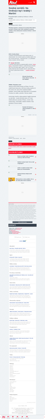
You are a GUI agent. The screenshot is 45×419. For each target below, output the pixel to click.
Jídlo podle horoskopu (28, 311)
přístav (24, 138)
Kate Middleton (10, 212)
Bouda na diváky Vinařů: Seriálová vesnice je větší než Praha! (26, 157)
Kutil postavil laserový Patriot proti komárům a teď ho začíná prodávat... (20, 295)
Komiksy (19, 348)
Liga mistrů (20, 257)
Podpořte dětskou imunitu (14, 338)
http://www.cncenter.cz (16, 232)
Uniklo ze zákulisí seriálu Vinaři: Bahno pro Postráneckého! (25, 168)
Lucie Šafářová (14, 213)
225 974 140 (19, 228)
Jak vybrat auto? (12, 376)
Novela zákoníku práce (20, 302)
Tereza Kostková (16, 217)
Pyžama (11, 386)
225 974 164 (18, 229)
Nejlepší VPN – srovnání (29, 293)
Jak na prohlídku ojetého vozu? (14, 371)
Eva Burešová (10, 207)
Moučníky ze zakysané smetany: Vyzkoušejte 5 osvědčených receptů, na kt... (21, 314)
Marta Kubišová (15, 214)
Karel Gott (30, 211)
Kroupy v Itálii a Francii (13, 359)
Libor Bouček (22, 212)
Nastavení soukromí (30, 412)
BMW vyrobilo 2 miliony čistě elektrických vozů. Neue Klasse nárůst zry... (20, 288)
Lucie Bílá (31, 212)
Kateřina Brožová (16, 212)
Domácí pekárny (21, 311)
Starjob (11, 396)
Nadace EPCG (26, 302)
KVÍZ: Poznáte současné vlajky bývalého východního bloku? (18, 324)
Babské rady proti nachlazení (24, 338)
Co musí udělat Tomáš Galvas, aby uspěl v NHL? (17, 358)
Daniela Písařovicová (25, 206)
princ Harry (18, 219)
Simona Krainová (21, 216)
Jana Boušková (20, 210)
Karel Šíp (34, 211)
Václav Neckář (28, 217)
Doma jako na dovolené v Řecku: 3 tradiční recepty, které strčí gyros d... (20, 313)
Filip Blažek (25, 207)
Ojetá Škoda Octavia (13, 375)
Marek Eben (10, 214)
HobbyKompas (12, 372)
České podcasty (12, 397)
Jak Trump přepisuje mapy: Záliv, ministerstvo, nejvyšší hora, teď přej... (20, 252)
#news (19, 329)
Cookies (25, 412)
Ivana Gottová (14, 209)
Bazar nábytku (12, 391)
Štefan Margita (27, 216)
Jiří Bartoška (33, 210)
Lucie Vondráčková (20, 213)
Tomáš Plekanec (22, 217)
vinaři (21, 138)
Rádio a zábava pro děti (13, 398)
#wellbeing (16, 329)
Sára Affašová (10, 216)
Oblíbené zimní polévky (13, 311)
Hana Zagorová (16, 208)
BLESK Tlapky (12, 320)
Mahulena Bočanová (32, 213)
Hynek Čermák (29, 208)
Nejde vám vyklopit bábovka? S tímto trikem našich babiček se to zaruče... (20, 315)
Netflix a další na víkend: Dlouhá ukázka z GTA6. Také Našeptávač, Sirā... (20, 296)
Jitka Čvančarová (21, 211)
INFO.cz (24, 248)
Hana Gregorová (11, 208)
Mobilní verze (27, 237)
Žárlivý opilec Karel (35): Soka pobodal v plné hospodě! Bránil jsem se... (20, 268)
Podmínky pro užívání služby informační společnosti (22, 411)
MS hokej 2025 (12, 257)
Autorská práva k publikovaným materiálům (22, 410)
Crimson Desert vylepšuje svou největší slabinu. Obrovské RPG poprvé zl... (20, 350)
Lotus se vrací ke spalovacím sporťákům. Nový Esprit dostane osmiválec (20, 286)
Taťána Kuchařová (33, 216)
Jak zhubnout (12, 266)
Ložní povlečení (12, 390)
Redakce (23, 405)
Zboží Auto (11, 374)
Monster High (11, 382)
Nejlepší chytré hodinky (14, 293)
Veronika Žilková (21, 218)
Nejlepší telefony (21, 293)
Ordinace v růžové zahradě (14, 138)
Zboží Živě (11, 366)
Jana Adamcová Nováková (12, 210)
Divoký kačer (17, 320)
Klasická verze (18, 237)
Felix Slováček (20, 207)
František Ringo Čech (31, 207)
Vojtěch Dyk (26, 218)
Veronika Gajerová (15, 218)
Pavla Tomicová (23, 215)
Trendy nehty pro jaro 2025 (19, 266)
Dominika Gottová (32, 206)
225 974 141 (13, 230)
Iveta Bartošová (19, 209)
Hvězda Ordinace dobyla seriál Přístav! (25, 174)
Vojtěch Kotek (31, 218)
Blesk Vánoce (12, 248)
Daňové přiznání (12, 302)
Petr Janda (28, 215)
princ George (14, 219)
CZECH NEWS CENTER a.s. (22, 408)
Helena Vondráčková (23, 208)
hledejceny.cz (11, 365)
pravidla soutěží (15, 233)
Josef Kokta (27, 211)
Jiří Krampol (10, 211)
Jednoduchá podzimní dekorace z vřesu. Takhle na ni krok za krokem (20, 278)
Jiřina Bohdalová (15, 211)
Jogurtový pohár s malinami (13, 277)
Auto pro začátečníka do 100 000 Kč (15, 373)
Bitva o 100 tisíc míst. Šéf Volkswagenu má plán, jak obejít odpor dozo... (20, 304)
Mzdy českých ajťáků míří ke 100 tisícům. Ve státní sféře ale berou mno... (20, 306)
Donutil (12, 62)
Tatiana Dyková (10, 217)
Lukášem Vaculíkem (30, 70)
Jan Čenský (30, 209)
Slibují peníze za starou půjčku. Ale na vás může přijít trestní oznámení (25, 180)
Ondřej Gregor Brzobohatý (16, 215)
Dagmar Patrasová (18, 206)
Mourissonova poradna (13, 348)
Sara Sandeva (16, 216)
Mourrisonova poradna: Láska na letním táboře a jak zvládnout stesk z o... (20, 349)
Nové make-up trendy (28, 266)
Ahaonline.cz (10, 5)
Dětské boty (11, 389)
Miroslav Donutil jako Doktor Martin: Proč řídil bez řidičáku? (28, 78)
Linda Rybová (27, 212)
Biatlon (16, 257)
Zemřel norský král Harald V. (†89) (14, 360)
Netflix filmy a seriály (23, 320)
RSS (26, 405)
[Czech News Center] (24, 241)
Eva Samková (15, 207)
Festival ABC (24, 348)
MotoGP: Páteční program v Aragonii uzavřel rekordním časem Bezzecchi (20, 287)
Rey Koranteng (33, 215)
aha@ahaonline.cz (15, 231)
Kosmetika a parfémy (13, 387)
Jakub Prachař (25, 209)
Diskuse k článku (15, 144)
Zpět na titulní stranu (22, 222)
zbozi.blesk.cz (12, 370)
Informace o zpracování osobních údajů (17, 412)
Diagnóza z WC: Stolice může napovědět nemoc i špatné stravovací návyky (20, 340)
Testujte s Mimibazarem (13, 381)
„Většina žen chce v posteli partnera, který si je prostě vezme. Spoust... (20, 267)
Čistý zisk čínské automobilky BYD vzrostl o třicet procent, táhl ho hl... (20, 305)
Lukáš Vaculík (26, 213)
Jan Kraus (34, 209)
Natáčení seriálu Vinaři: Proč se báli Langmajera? (26, 162)
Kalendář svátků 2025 (18, 248)
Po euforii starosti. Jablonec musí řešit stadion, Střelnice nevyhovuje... (19, 258)
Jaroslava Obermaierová (27, 210)
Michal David (25, 214)
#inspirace (11, 329)
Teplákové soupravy (12, 388)
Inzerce (19, 405)
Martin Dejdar (20, 214)
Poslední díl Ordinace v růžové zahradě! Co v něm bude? (28, 108)
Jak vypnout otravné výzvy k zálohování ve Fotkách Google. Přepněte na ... (20, 297)
